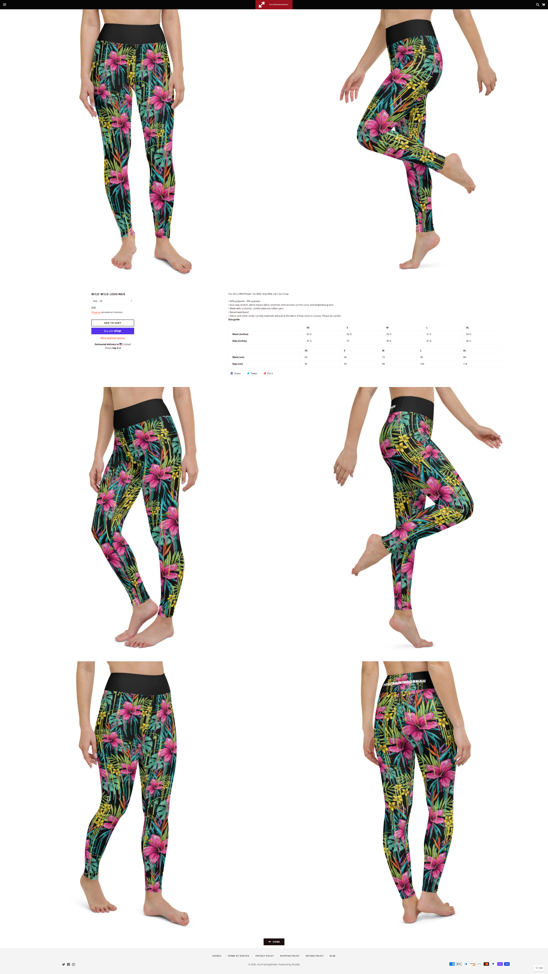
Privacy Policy (265, 955)
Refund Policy (315, 955)
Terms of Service (238, 955)
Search (216, 955)
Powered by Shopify (289, 964)
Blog (333, 955)
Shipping (95, 312)
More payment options (112, 337)
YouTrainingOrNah (267, 964)
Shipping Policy (290, 955)
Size (95, 301)
